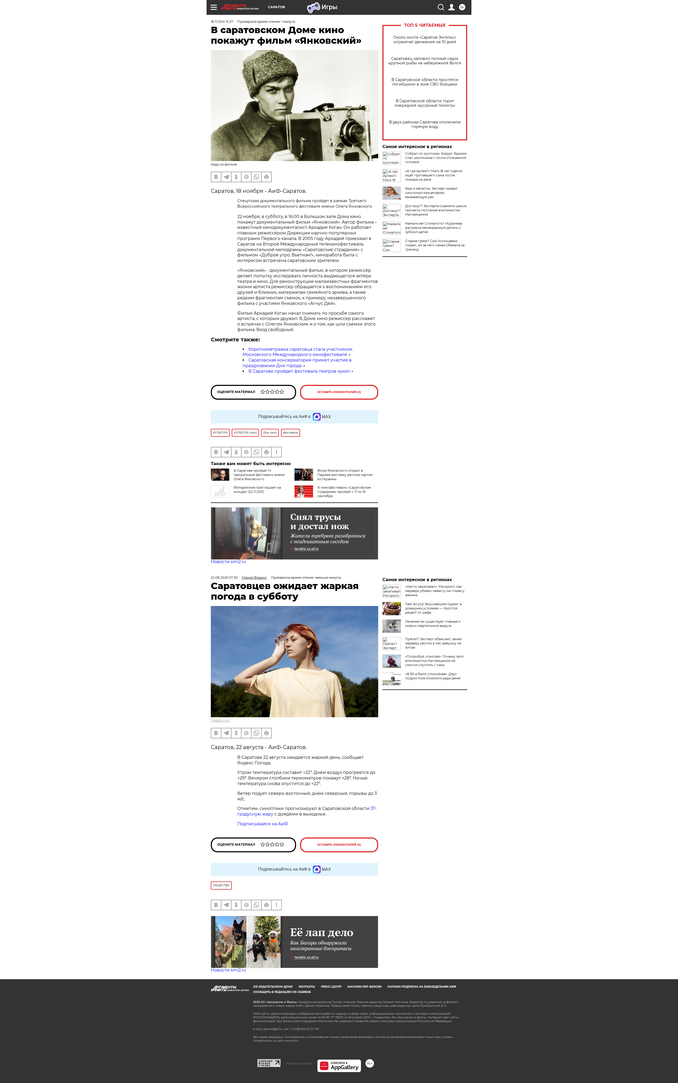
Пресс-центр (331, 986)
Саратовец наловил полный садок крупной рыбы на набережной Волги (424, 60)
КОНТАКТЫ (307, 986)
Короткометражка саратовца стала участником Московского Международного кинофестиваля (298, 352)
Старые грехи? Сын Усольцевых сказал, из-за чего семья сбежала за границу (435, 245)
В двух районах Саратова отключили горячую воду (425, 124)
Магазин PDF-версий (364, 986)
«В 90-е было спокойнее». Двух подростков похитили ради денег (433, 676)
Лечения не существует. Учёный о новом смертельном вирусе (433, 624)
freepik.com (220, 721)
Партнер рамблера (298, 1063)
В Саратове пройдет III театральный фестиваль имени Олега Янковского (259, 475)
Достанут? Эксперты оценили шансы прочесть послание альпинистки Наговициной (436, 210)
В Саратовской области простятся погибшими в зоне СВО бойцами (424, 82)
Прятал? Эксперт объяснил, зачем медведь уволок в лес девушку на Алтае (433, 643)
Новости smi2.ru (228, 561)
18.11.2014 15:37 (222, 22)
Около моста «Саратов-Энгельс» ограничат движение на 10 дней (424, 39)
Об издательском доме (273, 986)
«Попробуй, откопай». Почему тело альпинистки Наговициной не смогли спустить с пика (434, 660)
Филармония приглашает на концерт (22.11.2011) (257, 489)
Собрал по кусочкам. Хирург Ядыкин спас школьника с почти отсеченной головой (436, 157)
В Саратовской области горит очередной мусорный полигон (425, 103)
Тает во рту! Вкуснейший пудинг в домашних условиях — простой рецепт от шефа (433, 608)
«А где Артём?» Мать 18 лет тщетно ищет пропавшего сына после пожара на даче (434, 175)
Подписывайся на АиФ (262, 823)
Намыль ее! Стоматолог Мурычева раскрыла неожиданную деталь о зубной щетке (433, 227)
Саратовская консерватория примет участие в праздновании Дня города (297, 363)
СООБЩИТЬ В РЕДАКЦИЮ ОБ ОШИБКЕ (282, 992)
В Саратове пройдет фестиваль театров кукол (299, 371)
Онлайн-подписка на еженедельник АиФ (421, 986)
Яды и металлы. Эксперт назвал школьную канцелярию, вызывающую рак (431, 192)
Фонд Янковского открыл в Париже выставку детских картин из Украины (345, 475)
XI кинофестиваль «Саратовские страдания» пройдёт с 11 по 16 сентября (344, 491)
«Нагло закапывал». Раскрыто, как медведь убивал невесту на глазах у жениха (435, 591)
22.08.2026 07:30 (224, 578)
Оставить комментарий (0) (339, 392)
